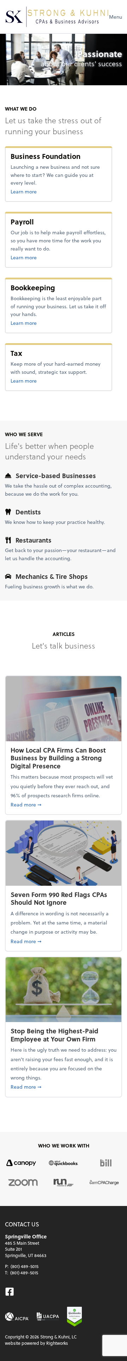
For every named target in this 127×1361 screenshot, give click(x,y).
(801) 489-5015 (24, 1266)
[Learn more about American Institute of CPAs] (17, 1316)
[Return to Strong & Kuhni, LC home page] (57, 16)
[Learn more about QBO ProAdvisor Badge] (74, 1316)
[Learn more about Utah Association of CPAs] (47, 1316)
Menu (115, 16)
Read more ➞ (63, 804)
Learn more (47, 191)
